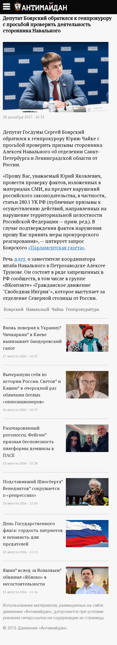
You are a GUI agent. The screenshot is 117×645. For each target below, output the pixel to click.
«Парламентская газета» (56, 247)
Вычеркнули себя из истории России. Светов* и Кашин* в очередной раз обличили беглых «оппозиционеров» (32, 388)
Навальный (37, 309)
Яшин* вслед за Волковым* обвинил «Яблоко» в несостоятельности (32, 577)
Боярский (14, 309)
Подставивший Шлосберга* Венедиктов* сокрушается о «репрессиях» (33, 488)
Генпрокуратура (82, 309)
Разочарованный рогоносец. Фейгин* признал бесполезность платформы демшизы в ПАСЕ (28, 441)
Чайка (57, 309)
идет (20, 259)
